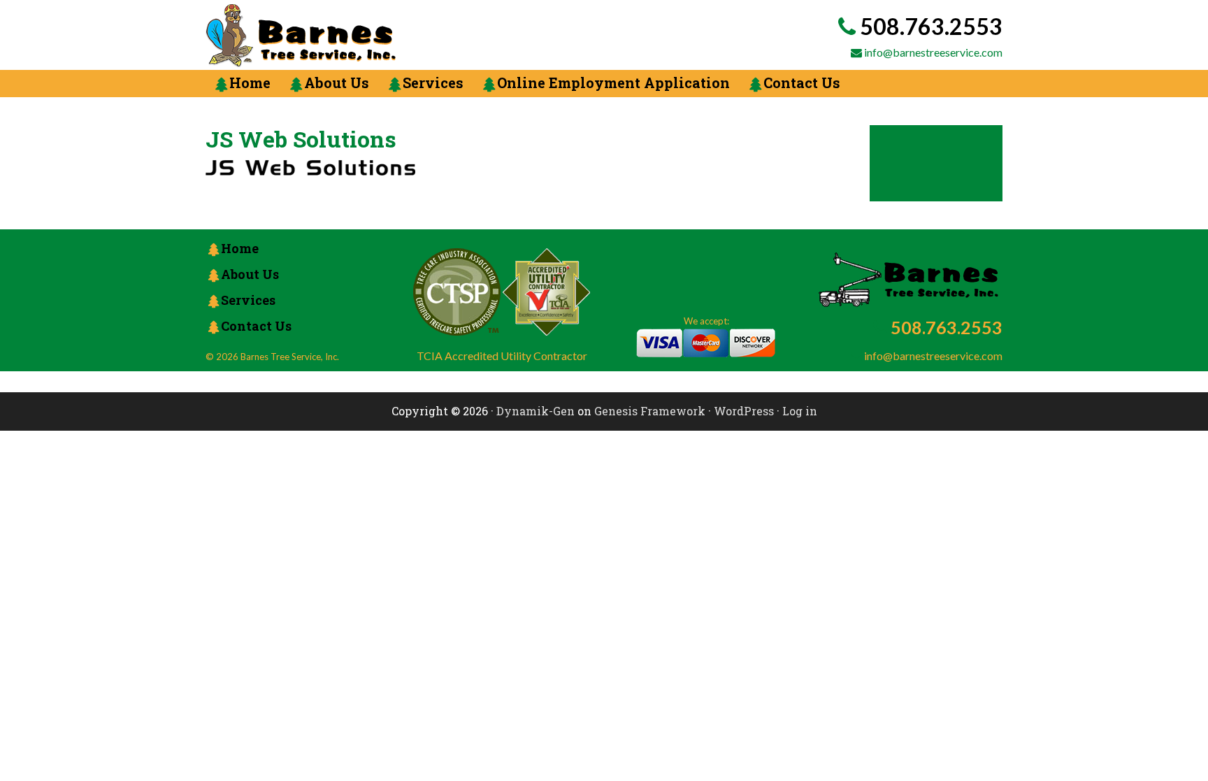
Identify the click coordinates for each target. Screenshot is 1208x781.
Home (240, 248)
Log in (799, 410)
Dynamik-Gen (535, 410)
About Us (250, 274)
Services (248, 300)
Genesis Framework (649, 410)
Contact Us (256, 325)
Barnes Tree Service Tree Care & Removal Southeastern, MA (391, 35)
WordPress (744, 410)
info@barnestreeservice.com (933, 52)
